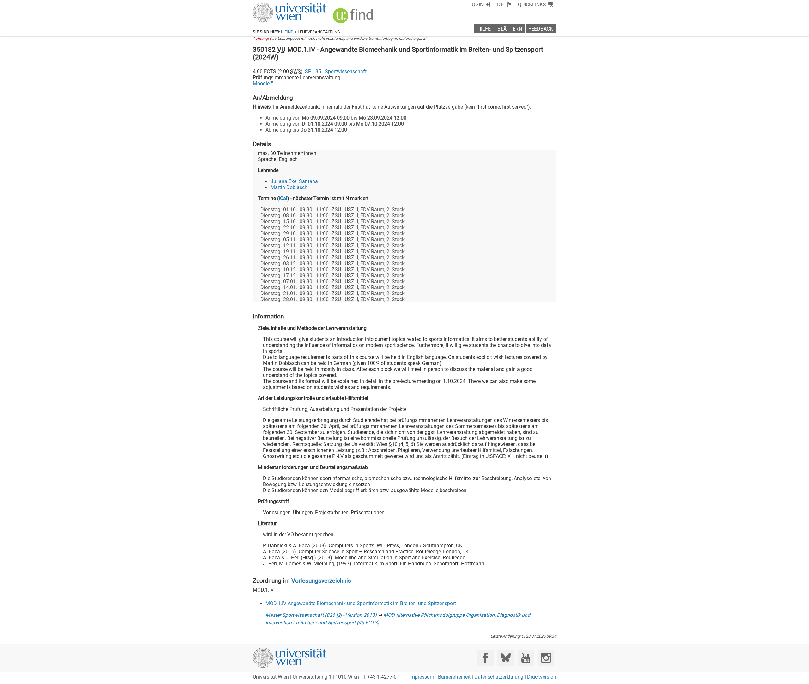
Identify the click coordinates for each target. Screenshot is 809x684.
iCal (283, 198)
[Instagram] (546, 658)
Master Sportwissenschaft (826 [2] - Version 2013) (321, 615)
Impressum (421, 677)
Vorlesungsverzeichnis (321, 580)
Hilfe (484, 29)
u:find (287, 31)
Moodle (261, 83)
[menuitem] (504, 4)
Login (476, 5)
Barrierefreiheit (454, 677)
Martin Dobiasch (289, 187)
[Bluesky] (505, 658)
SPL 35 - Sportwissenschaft (336, 71)
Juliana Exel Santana (294, 181)
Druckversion (541, 677)
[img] (353, 18)
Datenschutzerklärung (498, 677)
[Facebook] (485, 658)
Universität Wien (274, 6)
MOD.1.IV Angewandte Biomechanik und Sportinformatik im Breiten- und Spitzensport (360, 603)
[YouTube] (526, 658)
